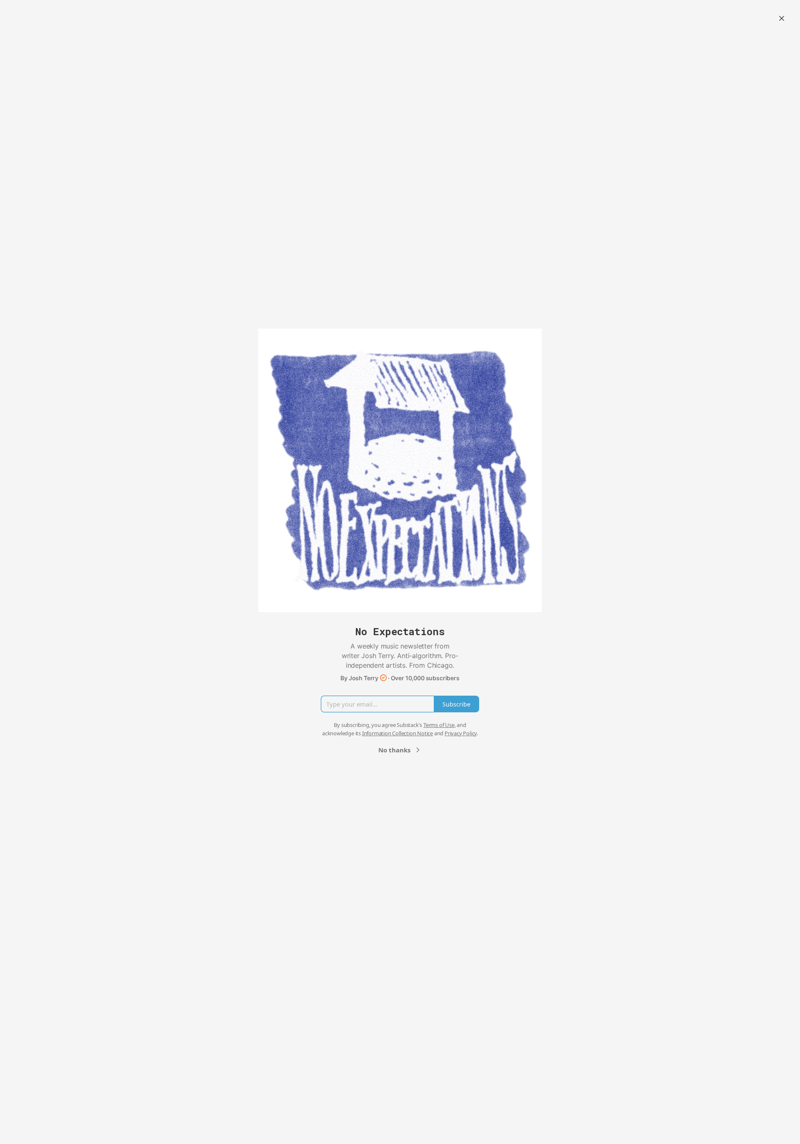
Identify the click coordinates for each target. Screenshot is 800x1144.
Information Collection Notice (397, 733)
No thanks (394, 750)
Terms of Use (439, 725)
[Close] (781, 18)
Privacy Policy (461, 733)
